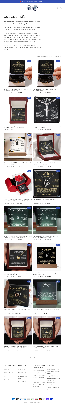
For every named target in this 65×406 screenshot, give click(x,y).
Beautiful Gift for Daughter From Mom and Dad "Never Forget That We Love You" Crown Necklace (16, 126)
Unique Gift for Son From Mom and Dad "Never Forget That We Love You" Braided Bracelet (18, 90)
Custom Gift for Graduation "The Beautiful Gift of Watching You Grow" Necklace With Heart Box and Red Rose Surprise (18, 200)
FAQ (5, 376)
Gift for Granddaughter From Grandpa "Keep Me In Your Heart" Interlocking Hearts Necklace (17, 310)
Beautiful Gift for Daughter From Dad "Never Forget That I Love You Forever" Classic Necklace (17, 273)
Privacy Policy (21, 369)
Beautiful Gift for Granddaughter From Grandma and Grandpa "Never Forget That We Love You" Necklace (16, 347)
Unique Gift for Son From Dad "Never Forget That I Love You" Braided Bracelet (46, 90)
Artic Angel (30, 402)
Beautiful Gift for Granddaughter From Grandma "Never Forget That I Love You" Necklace (46, 347)
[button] (3, 7)
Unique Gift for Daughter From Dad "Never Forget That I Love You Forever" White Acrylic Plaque (46, 237)
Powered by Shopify (36, 402)
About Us (6, 369)
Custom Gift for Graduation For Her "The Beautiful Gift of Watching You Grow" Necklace (46, 163)
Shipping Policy (22, 372)
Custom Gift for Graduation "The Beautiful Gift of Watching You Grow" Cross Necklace (47, 126)
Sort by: (38, 56)
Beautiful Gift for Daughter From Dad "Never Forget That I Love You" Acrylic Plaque (46, 273)
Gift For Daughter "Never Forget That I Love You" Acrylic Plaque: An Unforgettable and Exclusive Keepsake (46, 310)
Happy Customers (8, 372)
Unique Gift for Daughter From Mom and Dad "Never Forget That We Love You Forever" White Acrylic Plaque (18, 237)
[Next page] (39, 357)
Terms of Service (22, 382)
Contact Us (7, 380)
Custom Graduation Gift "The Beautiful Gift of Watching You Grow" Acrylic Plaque (18, 163)
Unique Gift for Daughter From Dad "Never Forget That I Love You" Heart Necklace (46, 200)
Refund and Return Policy (23, 377)
